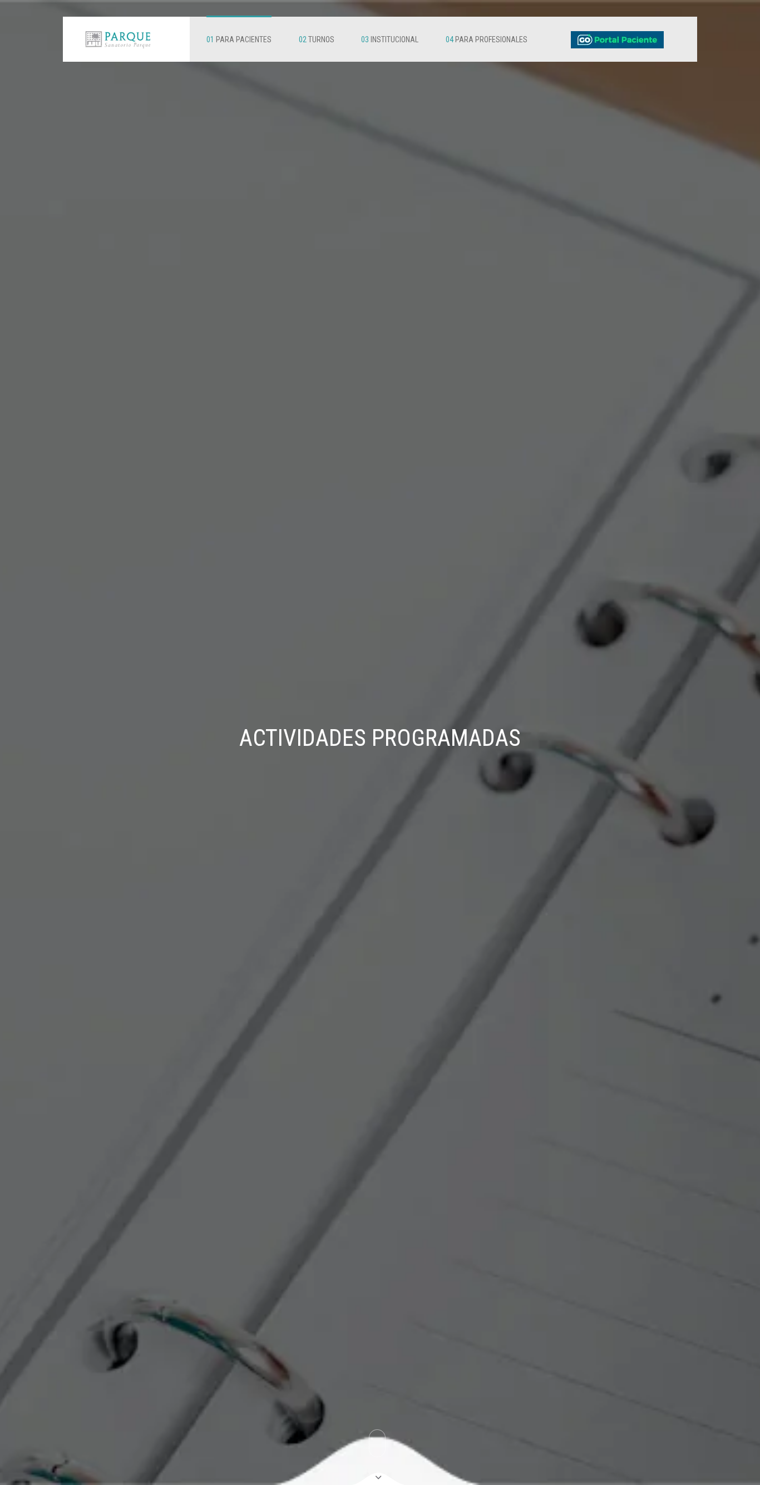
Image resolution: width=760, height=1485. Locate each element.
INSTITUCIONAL (389, 39)
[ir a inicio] (118, 39)
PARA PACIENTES (239, 39)
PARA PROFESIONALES (486, 39)
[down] (378, 1478)
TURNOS (316, 39)
